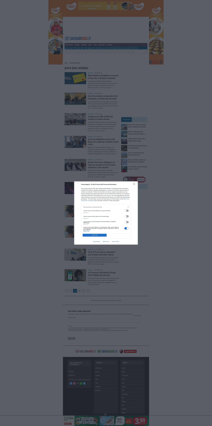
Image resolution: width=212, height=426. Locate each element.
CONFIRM (95, 235)
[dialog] (106, 213)
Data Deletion (96, 241)
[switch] (126, 211)
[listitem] (106, 207)
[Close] (134, 184)
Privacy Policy (115, 241)
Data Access (106, 241)
